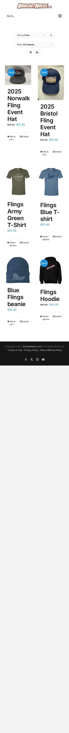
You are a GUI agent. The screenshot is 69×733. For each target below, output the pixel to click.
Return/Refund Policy (51, 350)
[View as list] (37, 52)
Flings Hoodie (50, 295)
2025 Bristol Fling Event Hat (48, 120)
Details (25, 136)
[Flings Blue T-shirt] (51, 182)
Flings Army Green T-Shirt (16, 214)
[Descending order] (51, 35)
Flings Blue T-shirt (50, 212)
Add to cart (13, 138)
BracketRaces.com (32, 346)
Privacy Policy (31, 350)
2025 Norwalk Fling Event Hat (18, 105)
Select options (13, 244)
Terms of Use (15, 350)
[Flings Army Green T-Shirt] (18, 181)
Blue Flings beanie (16, 297)
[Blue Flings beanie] (18, 270)
